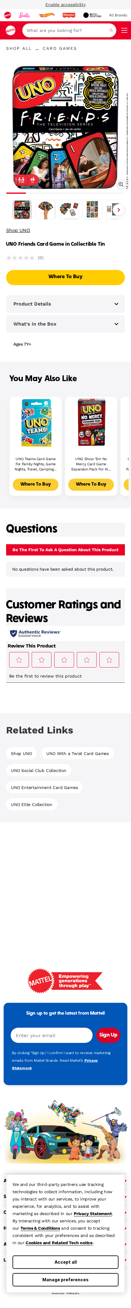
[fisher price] (69, 15)
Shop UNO (18, 230)
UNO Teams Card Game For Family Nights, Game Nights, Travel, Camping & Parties (35, 464)
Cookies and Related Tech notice (59, 1242)
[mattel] (8, 15)
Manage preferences (65, 1279)
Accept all (66, 1262)
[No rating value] (22, 257)
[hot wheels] (46, 15)
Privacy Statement (93, 1213)
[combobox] (69, 30)
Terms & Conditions (40, 1228)
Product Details (32, 304)
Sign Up (108, 1035)
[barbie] (25, 15)
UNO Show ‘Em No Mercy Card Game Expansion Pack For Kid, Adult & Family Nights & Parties (91, 464)
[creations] (92, 15)
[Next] (119, 210)
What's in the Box (34, 324)
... (37, 48)
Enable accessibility (65, 4)
